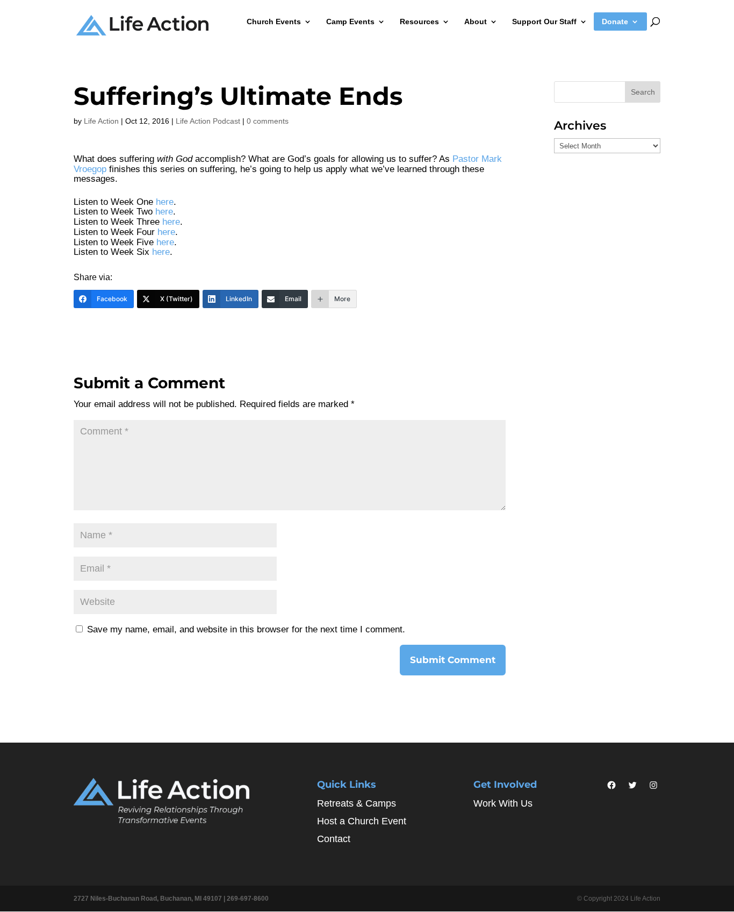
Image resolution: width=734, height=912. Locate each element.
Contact (333, 838)
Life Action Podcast (208, 121)
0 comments (268, 121)
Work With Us (502, 803)
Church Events (274, 22)
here (165, 202)
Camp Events (350, 22)
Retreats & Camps (356, 803)
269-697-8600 (248, 898)
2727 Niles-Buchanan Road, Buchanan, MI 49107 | (150, 898)
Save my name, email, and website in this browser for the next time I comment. (246, 629)
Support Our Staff (544, 22)
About (475, 22)
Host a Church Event (361, 821)
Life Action (101, 121)
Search (643, 92)
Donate (615, 22)
